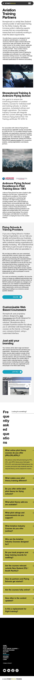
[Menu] (29, 3)
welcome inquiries (16, 140)
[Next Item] (27, 386)
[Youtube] (4, 670)
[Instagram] (17, 670)
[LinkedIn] (8, 670)
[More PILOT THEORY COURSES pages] (18, 648)
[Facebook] (12, 670)
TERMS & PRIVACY (7, 663)
